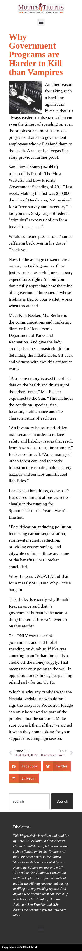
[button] (41, 22)
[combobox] (29, 801)
